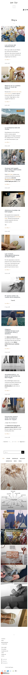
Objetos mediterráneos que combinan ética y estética (12, 332)
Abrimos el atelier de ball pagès (12, 211)
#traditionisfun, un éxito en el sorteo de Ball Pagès (12, 376)
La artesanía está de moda (12, 128)
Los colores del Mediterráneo (10, 45)
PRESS (20, 461)
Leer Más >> (7, 59)
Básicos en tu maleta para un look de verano (12, 87)
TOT (3, 458)
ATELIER (8, 458)
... (10, 441)
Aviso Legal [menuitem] (3, 647)
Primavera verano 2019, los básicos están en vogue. (11, 418)
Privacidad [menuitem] (3, 649)
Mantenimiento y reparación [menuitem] (4, 643)
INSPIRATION (9, 461)
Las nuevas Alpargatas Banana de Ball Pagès (12, 255)
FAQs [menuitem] (2, 640)
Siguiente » (22, 441)
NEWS (15, 461)
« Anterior (5, 441)
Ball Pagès (10, 174)
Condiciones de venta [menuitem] (4, 651)
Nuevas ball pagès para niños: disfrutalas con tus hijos (13, 169)
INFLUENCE (22, 458)
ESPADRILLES (15, 458)
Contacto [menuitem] (3, 638)
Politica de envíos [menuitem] (3, 655)
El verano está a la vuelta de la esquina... (13, 296)
